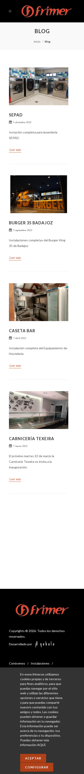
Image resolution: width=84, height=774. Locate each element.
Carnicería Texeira (31, 438)
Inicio (37, 41)
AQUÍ (41, 745)
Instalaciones (40, 663)
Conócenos (17, 663)
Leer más (15, 150)
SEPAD (16, 114)
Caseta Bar (22, 330)
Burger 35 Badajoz (31, 222)
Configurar (36, 767)
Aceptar (33, 758)
